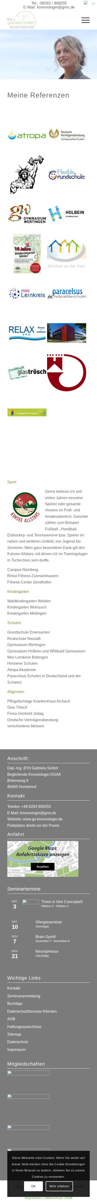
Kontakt (13, 988)
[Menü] (83, 19)
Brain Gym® (46, 937)
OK (33, 1186)
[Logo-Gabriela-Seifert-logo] (40, 19)
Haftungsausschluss (24, 1027)
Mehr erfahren (59, 1186)
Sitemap (14, 1034)
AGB (11, 1019)
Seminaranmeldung (23, 996)
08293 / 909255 (53, 3)
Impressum (16, 1050)
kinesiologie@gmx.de (56, 7)
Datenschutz (17, 1042)
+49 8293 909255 (36, 807)
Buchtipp (14, 1004)
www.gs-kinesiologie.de (43, 819)
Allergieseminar (49, 922)
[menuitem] (83, 19)
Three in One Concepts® (62, 902)
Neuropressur (47, 951)
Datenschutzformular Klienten (32, 1011)
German (94, 2)
